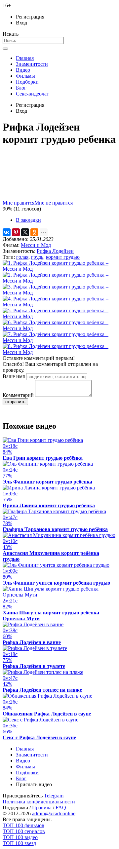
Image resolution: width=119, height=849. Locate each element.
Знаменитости (32, 64)
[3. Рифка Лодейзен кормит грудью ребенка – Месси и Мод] (59, 292)
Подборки (27, 82)
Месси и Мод (36, 245)
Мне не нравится (53, 203)
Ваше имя (14, 376)
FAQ (61, 807)
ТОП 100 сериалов (24, 831)
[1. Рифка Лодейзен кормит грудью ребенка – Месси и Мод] (59, 269)
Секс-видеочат (32, 93)
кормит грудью (63, 257)
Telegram (53, 795)
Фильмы (25, 76)
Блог (21, 88)
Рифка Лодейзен (55, 251)
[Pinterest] (16, 232)
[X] (25, 232)
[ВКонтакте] (7, 232)
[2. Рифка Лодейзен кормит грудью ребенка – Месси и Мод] (59, 281)
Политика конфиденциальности (39, 801)
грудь (37, 257)
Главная (25, 58)
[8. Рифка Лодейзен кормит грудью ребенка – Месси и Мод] (59, 352)
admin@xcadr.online (53, 813)
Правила (42, 807)
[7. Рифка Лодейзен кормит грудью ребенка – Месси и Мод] (59, 340)
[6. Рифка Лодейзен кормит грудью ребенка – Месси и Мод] (59, 328)
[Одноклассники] (34, 232)
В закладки (28, 220)
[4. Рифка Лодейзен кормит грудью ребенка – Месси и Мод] (59, 304)
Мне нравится (18, 203)
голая (22, 257)
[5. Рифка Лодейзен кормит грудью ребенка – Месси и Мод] (59, 316)
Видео (23, 70)
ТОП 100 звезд (19, 843)
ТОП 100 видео (20, 837)
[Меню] (5, 49)
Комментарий (18, 395)
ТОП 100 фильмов (23, 825)
